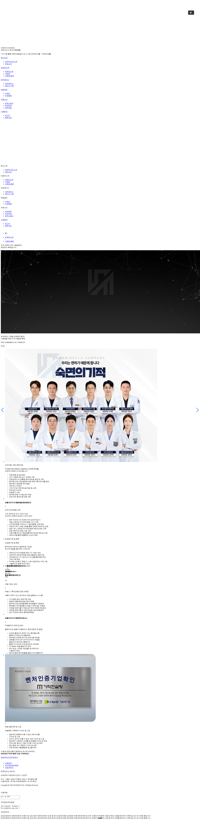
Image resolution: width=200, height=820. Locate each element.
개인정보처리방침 (11, 765)
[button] (2, 410)
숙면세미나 (5, 80)
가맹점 (7, 74)
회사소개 (4, 58)
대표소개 (8, 64)
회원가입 (8, 118)
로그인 (7, 115)
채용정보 (4, 90)
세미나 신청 (9, 86)
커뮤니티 (4, 99)
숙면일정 (8, 105)
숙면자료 (8, 108)
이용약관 (8, 763)
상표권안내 (9, 767)
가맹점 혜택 (9, 76)
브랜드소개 (5, 68)
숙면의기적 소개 (11, 62)
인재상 (7, 93)
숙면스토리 (9, 103)
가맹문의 (4, 112)
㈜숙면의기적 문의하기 (9, 757)
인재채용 (8, 96)
